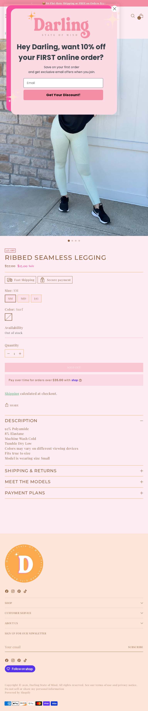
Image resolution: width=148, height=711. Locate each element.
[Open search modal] (133, 16)
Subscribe (135, 647)
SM (10, 298)
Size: (11, 290)
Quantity (12, 345)
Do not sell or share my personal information (34, 688)
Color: (14, 309)
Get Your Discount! (63, 94)
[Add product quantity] (20, 353)
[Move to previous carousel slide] (131, 520)
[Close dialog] (114, 8)
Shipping (12, 393)
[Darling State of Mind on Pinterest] (19, 591)
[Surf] (8, 317)
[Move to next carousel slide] (140, 520)
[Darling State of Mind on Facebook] (7, 591)
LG (36, 298)
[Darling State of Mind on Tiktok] (25, 591)
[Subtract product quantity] (8, 353)
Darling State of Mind (43, 685)
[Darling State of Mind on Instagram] (13, 591)
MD (23, 298)
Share (14, 405)
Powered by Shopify (17, 692)
